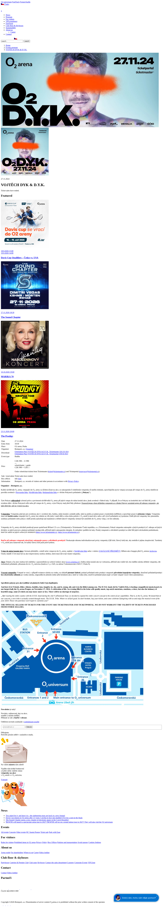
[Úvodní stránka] (7, 9)
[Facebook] (2, 39)
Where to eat (28, 853)
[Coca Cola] (25, 889)
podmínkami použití (31, 722)
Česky (6, 4)
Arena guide (5, 853)
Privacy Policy (73, 481)
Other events (21, 832)
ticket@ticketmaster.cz (56, 471)
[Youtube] (9, 905)
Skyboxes (41, 863)
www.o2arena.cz (72, 562)
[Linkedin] (7, 39)
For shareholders (17, 853)
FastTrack (16, 2)
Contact (9, 34)
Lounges (70, 863)
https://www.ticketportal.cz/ (68, 532)
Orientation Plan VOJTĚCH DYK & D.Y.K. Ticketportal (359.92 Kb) (41, 454)
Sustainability (11, 28)
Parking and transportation (67, 842)
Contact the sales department (56, 863)
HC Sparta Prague (33, 832)
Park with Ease (54, 832)
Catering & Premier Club (19, 863)
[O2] (5, 889)
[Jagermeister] (35, 889)
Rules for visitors (7, 842)
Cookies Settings (94, 842)
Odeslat (29, 727)
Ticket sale (44, 832)
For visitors (10, 19)
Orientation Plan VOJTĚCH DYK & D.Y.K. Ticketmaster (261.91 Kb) (42, 452)
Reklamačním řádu (50, 492)
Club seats (33, 863)
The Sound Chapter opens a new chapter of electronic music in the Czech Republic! (37, 820)
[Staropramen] (14, 889)
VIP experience (11, 21)
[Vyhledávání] (19, 39)
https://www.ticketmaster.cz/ (46, 532)
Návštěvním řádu (35, 492)
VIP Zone (91, 863)
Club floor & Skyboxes (14, 26)
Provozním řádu (22, 492)
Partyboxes (5, 863)
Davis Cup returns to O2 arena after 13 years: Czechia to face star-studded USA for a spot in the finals (44, 818)
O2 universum (6, 2)
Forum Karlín (25, 2)
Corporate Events (80, 863)
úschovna (153, 551)
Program (9, 17)
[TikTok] (12, 39)
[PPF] (6, 900)
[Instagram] (5, 39)
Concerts (12, 832)
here (19, 479)
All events (5, 832)
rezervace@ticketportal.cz (89, 471)
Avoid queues (82, 842)
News (8, 15)
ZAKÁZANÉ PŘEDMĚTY (109, 551)
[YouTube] (10, 39)
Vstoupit (4, 780)
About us (9, 30)
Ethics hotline (44, 853)
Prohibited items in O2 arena (25, 842)
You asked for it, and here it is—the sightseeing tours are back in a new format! (35, 816)
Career (13, 32)
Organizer (29, 449)
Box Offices (52, 842)
